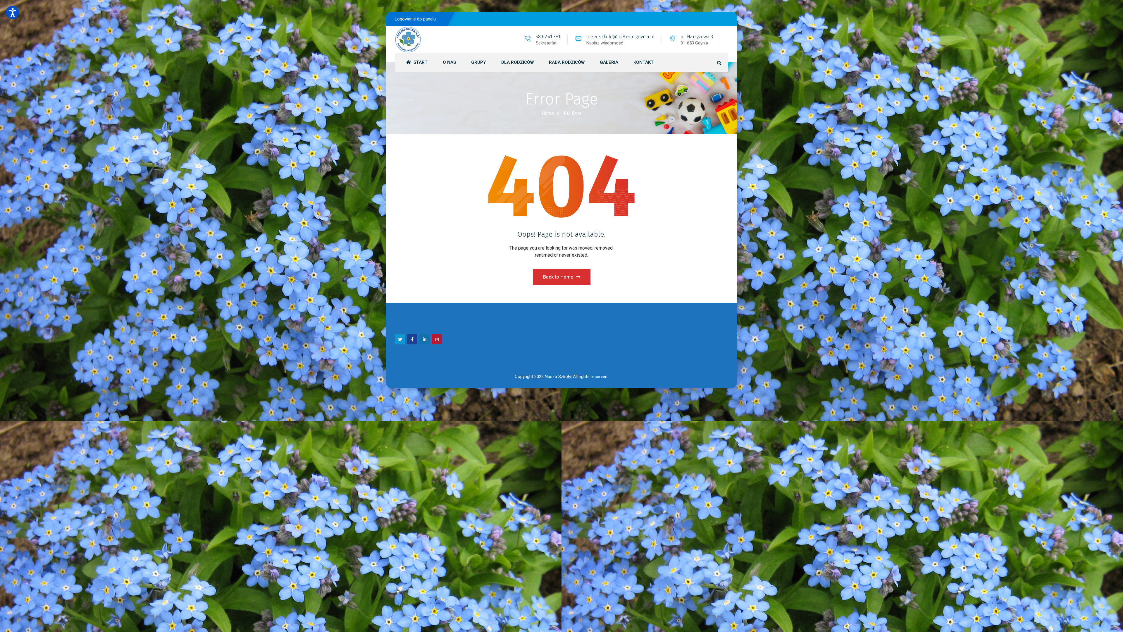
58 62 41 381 (548, 37)
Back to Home (558, 277)
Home (548, 113)
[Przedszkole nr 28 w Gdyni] (408, 39)
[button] (12, 12)
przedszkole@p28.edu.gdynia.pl (620, 37)
